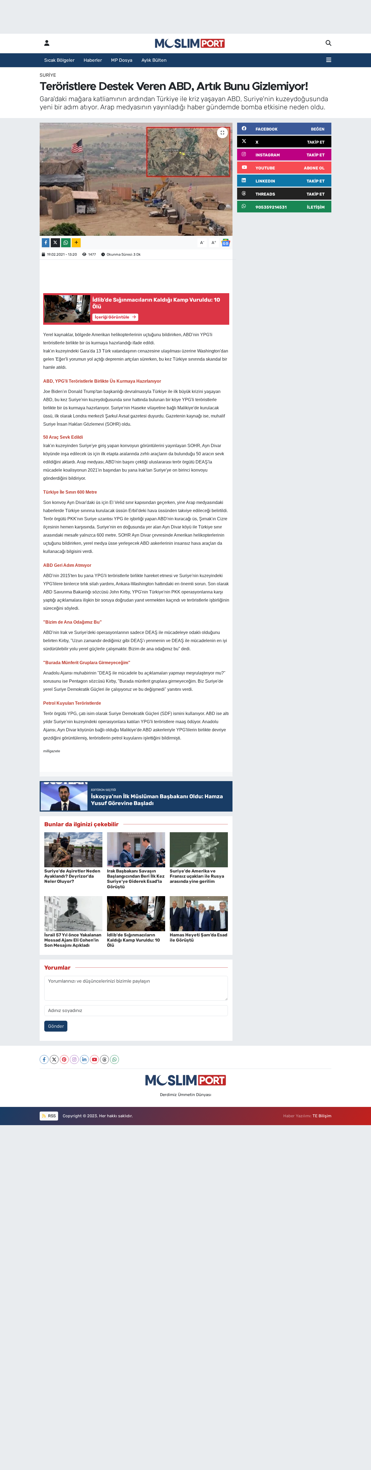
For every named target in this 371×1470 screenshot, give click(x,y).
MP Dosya (121, 60)
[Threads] (104, 1059)
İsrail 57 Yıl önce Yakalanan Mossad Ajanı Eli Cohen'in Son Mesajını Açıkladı (72, 940)
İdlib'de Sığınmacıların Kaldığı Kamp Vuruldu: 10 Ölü (133, 940)
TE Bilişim (322, 1115)
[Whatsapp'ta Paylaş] (66, 242)
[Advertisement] (284, 255)
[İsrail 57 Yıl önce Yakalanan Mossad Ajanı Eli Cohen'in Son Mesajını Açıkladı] (73, 913)
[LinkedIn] (84, 1059)
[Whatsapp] (114, 1059)
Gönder (56, 1026)
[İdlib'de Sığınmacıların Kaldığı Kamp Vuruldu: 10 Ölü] (136, 913)
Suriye (48, 75)
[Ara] (328, 43)
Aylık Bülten (154, 60)
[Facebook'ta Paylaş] (45, 242)
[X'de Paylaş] (55, 242)
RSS (51, 1115)
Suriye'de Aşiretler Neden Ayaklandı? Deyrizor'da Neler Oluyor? (72, 876)
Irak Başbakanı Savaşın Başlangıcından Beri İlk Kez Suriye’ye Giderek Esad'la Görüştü (136, 878)
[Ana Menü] (328, 60)
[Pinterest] (64, 1059)
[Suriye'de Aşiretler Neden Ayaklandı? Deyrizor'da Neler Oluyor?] (73, 849)
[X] (54, 1059)
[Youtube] (94, 1059)
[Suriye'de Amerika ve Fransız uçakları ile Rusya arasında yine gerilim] (199, 849)
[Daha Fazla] (76, 242)
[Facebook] (44, 1059)
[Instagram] (74, 1059)
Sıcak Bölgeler (59, 60)
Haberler (93, 60)
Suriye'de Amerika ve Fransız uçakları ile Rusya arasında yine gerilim (197, 876)
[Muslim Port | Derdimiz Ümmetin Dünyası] (190, 43)
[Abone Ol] (225, 242)
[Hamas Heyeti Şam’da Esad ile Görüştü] (199, 913)
